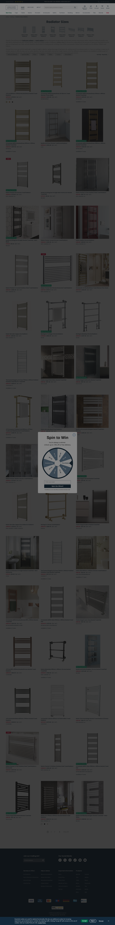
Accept (84, 921)
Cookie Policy (42, 923)
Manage (101, 921)
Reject (93, 921)
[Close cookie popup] (108, 921)
